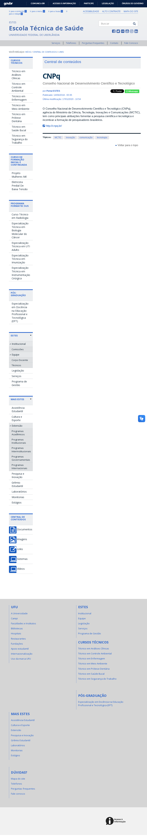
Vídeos (21, 569)
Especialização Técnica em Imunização (20, 259)
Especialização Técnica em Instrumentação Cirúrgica (21, 273)
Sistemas (22, 559)
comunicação (86, 137)
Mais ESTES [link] (17, 399)
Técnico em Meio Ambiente (20, 106)
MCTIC (58, 137)
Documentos (24, 529)
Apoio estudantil (20, 648)
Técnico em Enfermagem (19, 98)
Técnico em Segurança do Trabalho (20, 139)
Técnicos (16, 365)
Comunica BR (38, 3)
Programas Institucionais (19, 441)
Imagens (22, 539)
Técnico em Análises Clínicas (18, 74)
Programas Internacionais (19, 466)
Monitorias (18, 497)
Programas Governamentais (21, 458)
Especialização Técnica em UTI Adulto (21, 246)
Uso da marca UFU (21, 658)
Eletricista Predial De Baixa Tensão (20, 185)
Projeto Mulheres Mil (19, 174)
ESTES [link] (14, 335)
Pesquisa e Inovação (18, 475)
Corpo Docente (20, 360)
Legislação (108, 3)
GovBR (7, 2)
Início (28, 52)
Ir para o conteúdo (17, 11)
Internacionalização (21, 653)
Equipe (15, 354)
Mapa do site (131, 11)
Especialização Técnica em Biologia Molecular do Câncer (20, 230)
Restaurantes (18, 638)
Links (61, 52)
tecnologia (102, 137)
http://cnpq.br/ (54, 125)
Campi (14, 618)
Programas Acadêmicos (18, 433)
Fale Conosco (131, 43)
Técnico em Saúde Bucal (19, 128)
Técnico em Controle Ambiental (18, 87)
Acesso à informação (64, 3)
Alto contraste (111, 11)
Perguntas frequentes (23, 788)
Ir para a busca (55, 11)
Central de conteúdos (18, 518)
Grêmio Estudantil (17, 484)
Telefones (71, 43)
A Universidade (19, 613)
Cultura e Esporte (17, 418)
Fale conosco (18, 793)
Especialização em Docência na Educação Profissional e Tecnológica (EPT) (20, 312)
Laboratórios (19, 491)
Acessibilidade (91, 11)
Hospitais (16, 633)
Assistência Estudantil (18, 409)
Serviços (56, 43)
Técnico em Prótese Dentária (18, 117)
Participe (89, 3)
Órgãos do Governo (132, 3)
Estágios (17, 502)
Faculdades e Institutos (23, 623)
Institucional (19, 344)
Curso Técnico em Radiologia (20, 216)
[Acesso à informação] (116, 821)
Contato (114, 43)
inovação (70, 137)
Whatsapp (133, 91)
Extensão (17, 425)
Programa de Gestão (19, 383)
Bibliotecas (17, 628)
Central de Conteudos (45, 52)
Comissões (18, 349)
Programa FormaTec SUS (20, 205)
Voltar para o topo (127, 145)
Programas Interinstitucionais (21, 449)
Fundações (17, 643)
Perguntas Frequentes (93, 43)
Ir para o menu (37, 11)
